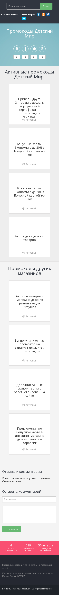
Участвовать (30, 119)
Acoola (13, 576)
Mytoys (5, 576)
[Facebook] (48, 14)
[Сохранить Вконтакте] (16, 48)
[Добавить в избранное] (46, 87)
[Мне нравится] (25, 48)
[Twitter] (24, 18)
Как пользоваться (21, 588)
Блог (34, 588)
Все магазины (9, 14)
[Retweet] (33, 48)
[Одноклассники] (43, 14)
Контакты (6, 588)
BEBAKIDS (21, 576)
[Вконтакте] (38, 14)
